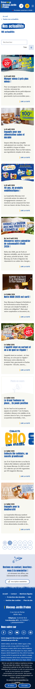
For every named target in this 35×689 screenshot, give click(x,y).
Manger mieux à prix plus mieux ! (16, 80)
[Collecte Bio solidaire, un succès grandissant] (17, 439)
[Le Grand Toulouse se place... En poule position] (17, 385)
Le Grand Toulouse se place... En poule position (16, 402)
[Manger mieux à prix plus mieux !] (17, 64)
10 (25, 547)
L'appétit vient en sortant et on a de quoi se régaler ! (17, 348)
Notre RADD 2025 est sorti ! (17, 297)
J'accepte (24, 685)
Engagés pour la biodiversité (15, 508)
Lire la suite (26, 101)
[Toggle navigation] (33, 6)
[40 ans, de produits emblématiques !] (17, 173)
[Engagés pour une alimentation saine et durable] (17, 117)
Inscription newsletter (19, 582)
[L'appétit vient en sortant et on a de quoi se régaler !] (17, 332)
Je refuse (11, 685)
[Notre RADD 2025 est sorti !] (17, 282)
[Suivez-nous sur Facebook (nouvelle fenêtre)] (3, 632)
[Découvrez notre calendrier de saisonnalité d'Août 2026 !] (17, 226)
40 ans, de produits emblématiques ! (15, 189)
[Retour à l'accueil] (6, 2)
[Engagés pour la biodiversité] (17, 492)
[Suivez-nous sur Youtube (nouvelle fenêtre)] (17, 632)
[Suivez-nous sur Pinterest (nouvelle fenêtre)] (30, 632)
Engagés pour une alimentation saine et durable (15, 134)
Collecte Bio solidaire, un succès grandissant (16, 455)
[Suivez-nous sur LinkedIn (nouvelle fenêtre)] (10, 632)
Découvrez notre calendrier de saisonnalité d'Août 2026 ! (17, 244)
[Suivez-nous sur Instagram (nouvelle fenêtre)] (23, 632)
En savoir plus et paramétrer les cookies (17, 681)
